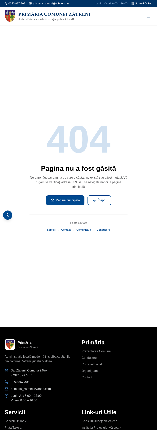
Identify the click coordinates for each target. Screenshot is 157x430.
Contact (66, 229)
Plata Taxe (12, 427)
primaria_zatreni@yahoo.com (51, 3)
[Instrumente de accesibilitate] (7, 215)
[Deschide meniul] (148, 16)
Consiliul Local (92, 364)
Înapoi (102, 200)
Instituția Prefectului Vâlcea (100, 427)
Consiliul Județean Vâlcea (99, 421)
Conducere (103, 229)
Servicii (51, 229)
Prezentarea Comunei (96, 351)
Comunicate (83, 229)
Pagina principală (68, 200)
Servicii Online (143, 3)
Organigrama (90, 370)
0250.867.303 (16, 3)
